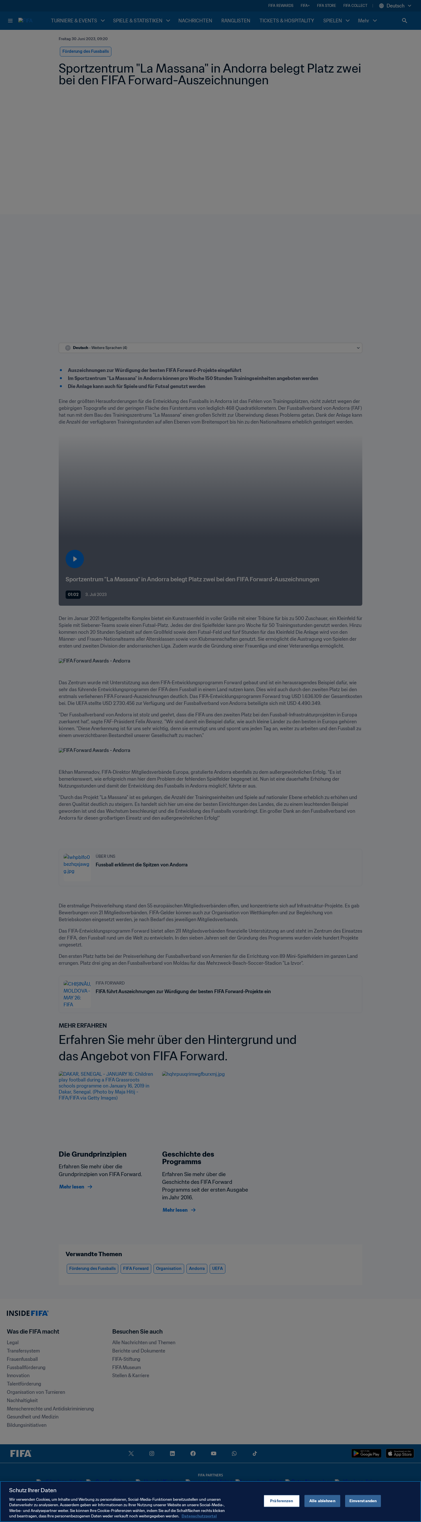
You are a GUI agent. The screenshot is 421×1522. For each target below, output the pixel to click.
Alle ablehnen (322, 1500)
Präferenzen (281, 1500)
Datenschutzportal (199, 1516)
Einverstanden (363, 1500)
